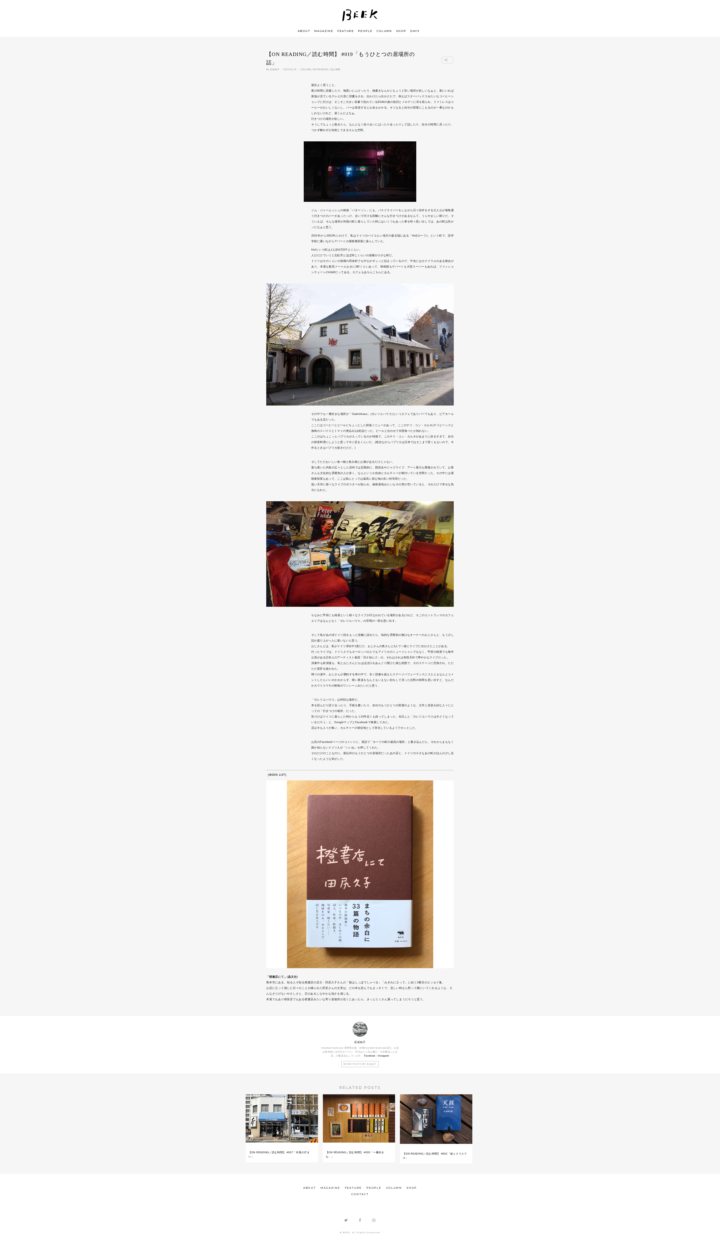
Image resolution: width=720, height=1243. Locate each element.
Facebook (369, 1055)
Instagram (383, 1055)
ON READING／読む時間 (326, 69)
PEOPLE (365, 31)
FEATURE (345, 31)
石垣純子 (274, 69)
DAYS (414, 31)
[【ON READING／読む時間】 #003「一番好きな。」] (359, 1144)
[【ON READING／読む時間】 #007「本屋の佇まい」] (282, 1144)
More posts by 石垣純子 (360, 1064)
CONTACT (360, 1194)
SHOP (401, 31)
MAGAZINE (323, 31)
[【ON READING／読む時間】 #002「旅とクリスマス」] (436, 1145)
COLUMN (384, 31)
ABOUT (304, 31)
